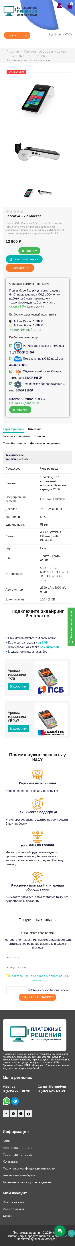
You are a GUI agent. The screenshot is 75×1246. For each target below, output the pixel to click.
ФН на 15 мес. (28, 321)
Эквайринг (20, 268)
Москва (9, 1086)
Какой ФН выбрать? (25, 329)
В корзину (18, 686)
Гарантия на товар (17, 1154)
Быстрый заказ (25, 259)
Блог (6, 1141)
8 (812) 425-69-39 (60, 34)
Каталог (15, 35)
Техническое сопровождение (27, 1182)
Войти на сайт (14, 1202)
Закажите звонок (71, 625)
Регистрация (13, 1209)
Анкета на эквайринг (20, 1175)
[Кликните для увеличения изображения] (37, 98)
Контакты (10, 1161)
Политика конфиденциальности (29, 1168)
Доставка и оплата (18, 1147)
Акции (8, 1216)
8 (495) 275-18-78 (16, 1091)
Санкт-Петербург (52, 1086)
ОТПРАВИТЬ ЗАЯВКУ (37, 997)
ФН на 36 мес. (28, 325)
